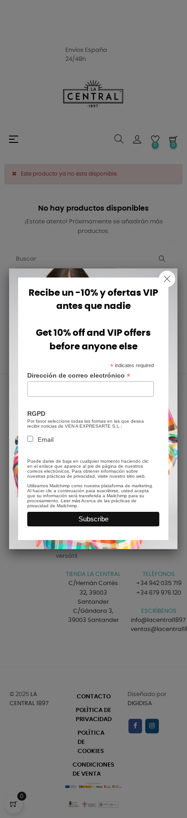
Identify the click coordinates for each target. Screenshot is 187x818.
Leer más (70, 500)
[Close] (167, 279)
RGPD (36, 413)
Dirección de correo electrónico (78, 375)
